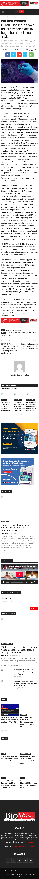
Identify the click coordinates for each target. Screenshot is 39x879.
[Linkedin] (19, 860)
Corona (10, 332)
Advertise (24, 871)
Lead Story (9, 21)
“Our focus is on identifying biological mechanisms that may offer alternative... (25, 683)
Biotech (9, 17)
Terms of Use (9, 871)
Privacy (17, 871)
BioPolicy (23, 714)
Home (3, 17)
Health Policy (18, 400)
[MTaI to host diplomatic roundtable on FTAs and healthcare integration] (10, 749)
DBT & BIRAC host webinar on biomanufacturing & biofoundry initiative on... (27, 722)
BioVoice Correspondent (10, 49)
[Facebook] (8, 860)
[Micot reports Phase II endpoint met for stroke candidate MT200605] (10, 710)
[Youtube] (31, 860)
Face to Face (5, 521)
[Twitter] (25, 860)
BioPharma (5, 714)
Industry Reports (25, 753)
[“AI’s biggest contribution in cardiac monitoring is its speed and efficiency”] (6, 672)
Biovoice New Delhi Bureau (14, 330)
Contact (31, 871)
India (23, 332)
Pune (34, 332)
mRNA (29, 332)
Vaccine (4, 335)
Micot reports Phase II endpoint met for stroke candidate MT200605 (9, 720)
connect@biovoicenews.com (24, 847)
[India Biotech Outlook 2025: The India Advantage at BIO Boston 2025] (29, 749)
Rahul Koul (4, 533)
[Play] (4, 582)
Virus (10, 335)
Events (3, 753)
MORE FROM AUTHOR (9, 388)
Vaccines (23, 21)
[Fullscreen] (35, 582)
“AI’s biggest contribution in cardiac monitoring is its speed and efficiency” (25, 672)
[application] (19, 574)
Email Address (6, 598)
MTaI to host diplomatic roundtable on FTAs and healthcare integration (9, 759)
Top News (16, 21)
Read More (29, 842)
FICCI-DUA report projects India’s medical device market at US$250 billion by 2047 (31, 406)
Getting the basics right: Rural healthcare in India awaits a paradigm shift (29, 346)
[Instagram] (13, 860)
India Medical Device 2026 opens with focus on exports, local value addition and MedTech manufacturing (19, 408)
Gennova (17, 332)
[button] (29, 17)
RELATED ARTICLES (9, 385)
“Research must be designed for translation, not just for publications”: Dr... (17, 528)
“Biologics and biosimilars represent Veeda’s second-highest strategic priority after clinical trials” (19, 650)
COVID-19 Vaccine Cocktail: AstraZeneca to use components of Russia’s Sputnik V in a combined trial (10, 348)
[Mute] (32, 582)
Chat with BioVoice (7, 643)
